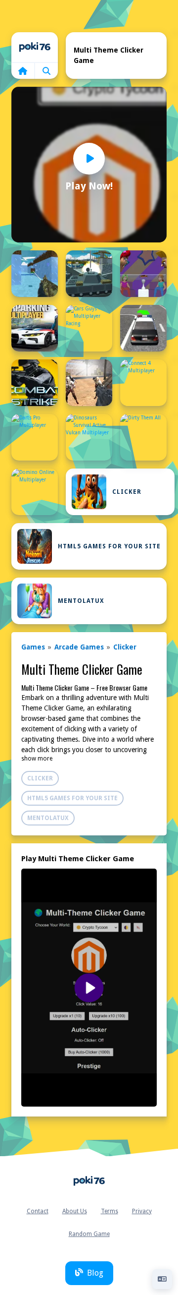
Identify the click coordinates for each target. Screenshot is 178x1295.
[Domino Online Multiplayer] (34, 492)
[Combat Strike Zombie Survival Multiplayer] (89, 382)
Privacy (142, 1211)
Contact (37, 1211)
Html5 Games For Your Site (109, 546)
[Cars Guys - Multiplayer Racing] (89, 328)
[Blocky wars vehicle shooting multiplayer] (89, 273)
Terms (109, 1211)
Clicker (126, 491)
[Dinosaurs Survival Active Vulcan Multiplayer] (89, 437)
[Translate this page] (162, 1279)
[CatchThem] (143, 328)
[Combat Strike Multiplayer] (34, 382)
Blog (95, 1273)
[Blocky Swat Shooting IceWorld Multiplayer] (34, 273)
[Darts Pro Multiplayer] (34, 437)
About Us (74, 1211)
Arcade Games (79, 647)
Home (34, 47)
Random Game (89, 1234)
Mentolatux (81, 600)
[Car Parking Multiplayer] (34, 328)
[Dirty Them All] (143, 437)
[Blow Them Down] (143, 273)
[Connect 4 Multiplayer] (143, 382)
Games (33, 647)
